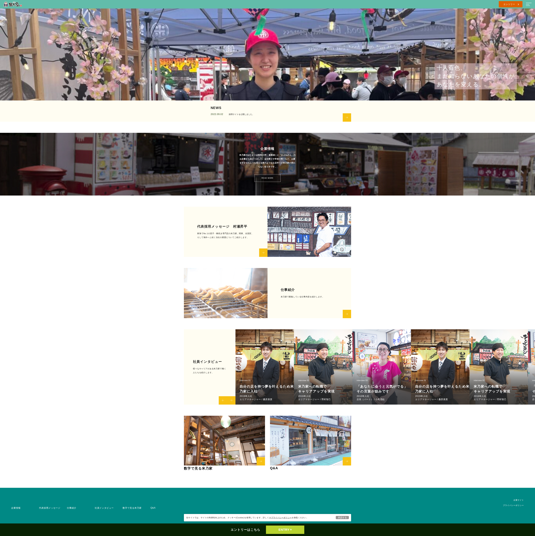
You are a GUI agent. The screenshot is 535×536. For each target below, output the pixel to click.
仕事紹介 (71, 508)
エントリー (509, 4)
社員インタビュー (104, 508)
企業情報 (16, 508)
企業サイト (518, 500)
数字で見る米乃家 (132, 508)
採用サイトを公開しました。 (241, 114)
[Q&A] (310, 440)
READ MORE (267, 178)
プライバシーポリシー (281, 517)
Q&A (153, 508)
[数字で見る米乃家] (224, 440)
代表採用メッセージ (49, 508)
